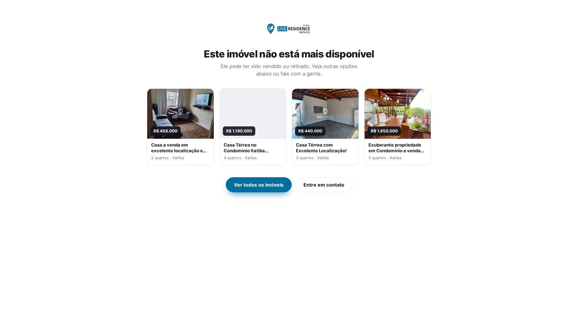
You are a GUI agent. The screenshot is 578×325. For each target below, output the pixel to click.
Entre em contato (323, 185)
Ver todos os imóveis (259, 185)
